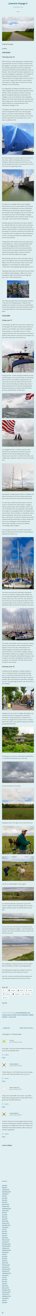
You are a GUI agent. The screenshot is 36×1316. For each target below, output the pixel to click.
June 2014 (4, 1302)
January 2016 (5, 1267)
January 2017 (5, 1242)
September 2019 (6, 1191)
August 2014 (5, 1298)
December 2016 (6, 1244)
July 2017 (4, 1229)
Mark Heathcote (14, 1087)
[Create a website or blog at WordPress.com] (2, 1313)
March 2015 (5, 1285)
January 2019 (5, 1204)
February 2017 (6, 1239)
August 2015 (5, 1275)
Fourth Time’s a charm (27, 1028)
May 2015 (4, 1281)
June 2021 (4, 1185)
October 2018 (5, 1206)
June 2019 (4, 1198)
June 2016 (4, 1256)
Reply (3, 1057)
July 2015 (4, 1277)
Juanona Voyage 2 (18, 3)
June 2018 (4, 1214)
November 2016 (6, 1246)
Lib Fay (12, 1040)
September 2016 (6, 1250)
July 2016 (4, 1254)
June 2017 (4, 1231)
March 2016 (5, 1262)
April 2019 (4, 1202)
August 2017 (5, 1227)
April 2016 (4, 1260)
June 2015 (4, 1279)
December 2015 (6, 1269)
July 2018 (4, 1212)
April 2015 (4, 1283)
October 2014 (5, 1294)
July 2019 (4, 1196)
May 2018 (4, 1217)
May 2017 (4, 1233)
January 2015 (5, 1288)
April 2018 (4, 1219)
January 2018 (5, 1223)
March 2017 (5, 1237)
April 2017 (4, 1235)
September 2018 (6, 1208)
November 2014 (6, 1292)
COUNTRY (14, 1015)
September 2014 (6, 1296)
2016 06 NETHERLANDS (21, 1012)
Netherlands (25, 1015)
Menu (18, 11)
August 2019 (5, 1194)
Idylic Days (6, 1028)
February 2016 (6, 1265)
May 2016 (4, 1258)
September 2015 (6, 1273)
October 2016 (5, 1248)
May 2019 (4, 1200)
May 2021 (4, 1187)
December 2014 (6, 1290)
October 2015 (5, 1271)
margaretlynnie (14, 1064)
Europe (19, 1015)
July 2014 (4, 1300)
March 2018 (5, 1221)
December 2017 (6, 1225)
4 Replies (4, 48)
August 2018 (5, 1210)
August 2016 (5, 1252)
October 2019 (5, 1189)
